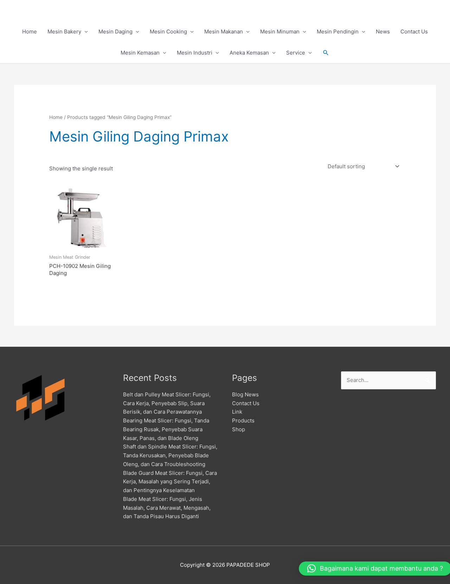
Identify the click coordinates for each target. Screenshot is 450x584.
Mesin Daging (115, 31)
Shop (238, 429)
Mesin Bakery (64, 31)
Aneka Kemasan (249, 52)
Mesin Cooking (168, 31)
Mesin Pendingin (338, 31)
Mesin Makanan (223, 31)
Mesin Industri (194, 52)
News (383, 31)
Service (295, 52)
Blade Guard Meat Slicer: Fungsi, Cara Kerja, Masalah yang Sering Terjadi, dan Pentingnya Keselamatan (170, 482)
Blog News (245, 394)
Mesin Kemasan (140, 52)
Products (243, 420)
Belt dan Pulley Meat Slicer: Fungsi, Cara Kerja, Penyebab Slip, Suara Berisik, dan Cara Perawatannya (167, 403)
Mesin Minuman (280, 31)
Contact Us (414, 31)
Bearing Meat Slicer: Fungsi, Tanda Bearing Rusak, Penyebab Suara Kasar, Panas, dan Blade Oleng (166, 429)
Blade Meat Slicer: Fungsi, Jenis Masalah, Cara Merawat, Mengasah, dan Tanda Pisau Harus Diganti (167, 508)
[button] (325, 52)
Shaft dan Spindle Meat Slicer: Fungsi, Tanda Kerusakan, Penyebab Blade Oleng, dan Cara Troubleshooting (170, 455)
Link (237, 411)
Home (29, 31)
